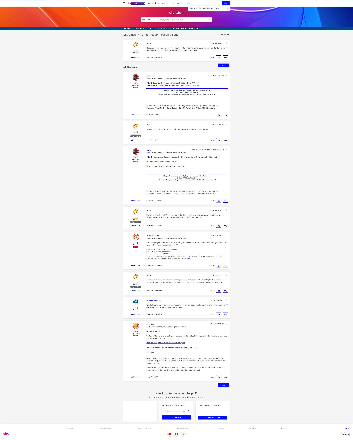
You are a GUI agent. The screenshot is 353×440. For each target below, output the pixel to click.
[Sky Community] (136, 3)
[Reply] (225, 57)
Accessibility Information (184, 428)
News (164, 3)
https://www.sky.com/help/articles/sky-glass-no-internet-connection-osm (173, 85)
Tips (172, 3)
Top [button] (348, 429)
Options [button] (223, 34)
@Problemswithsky (153, 331)
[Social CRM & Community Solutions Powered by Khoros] (345, 434)
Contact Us (252, 428)
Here (188, 258)
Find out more (182, 78)
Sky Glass (176, 13)
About (180, 3)
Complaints (220, 428)
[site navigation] (124, 3)
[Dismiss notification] (227, 8)
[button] (226, 43)
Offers (188, 3)
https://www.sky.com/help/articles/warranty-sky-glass (165, 343)
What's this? (135, 52)
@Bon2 (149, 83)
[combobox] (181, 19)
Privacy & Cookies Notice (144, 428)
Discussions (153, 3)
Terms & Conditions (105, 428)
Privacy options (69, 428)
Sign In (226, 3)
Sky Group (284, 428)
